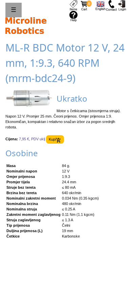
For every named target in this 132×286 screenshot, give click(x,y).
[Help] (73, 16)
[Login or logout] (122, 5)
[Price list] (73, 5)
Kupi (52, 139)
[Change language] (100, 5)
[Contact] (111, 5)
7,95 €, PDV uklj (32, 139)
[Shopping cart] (84, 5)
